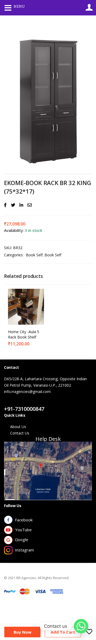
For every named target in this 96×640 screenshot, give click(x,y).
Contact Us (19, 402)
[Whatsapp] (81, 626)
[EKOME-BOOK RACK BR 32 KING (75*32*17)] (5, 205)
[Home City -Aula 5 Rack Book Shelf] (26, 306)
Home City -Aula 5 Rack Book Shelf (23, 334)
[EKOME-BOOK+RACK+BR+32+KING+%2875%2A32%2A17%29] (13, 205)
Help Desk (48, 438)
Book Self (34, 254)
